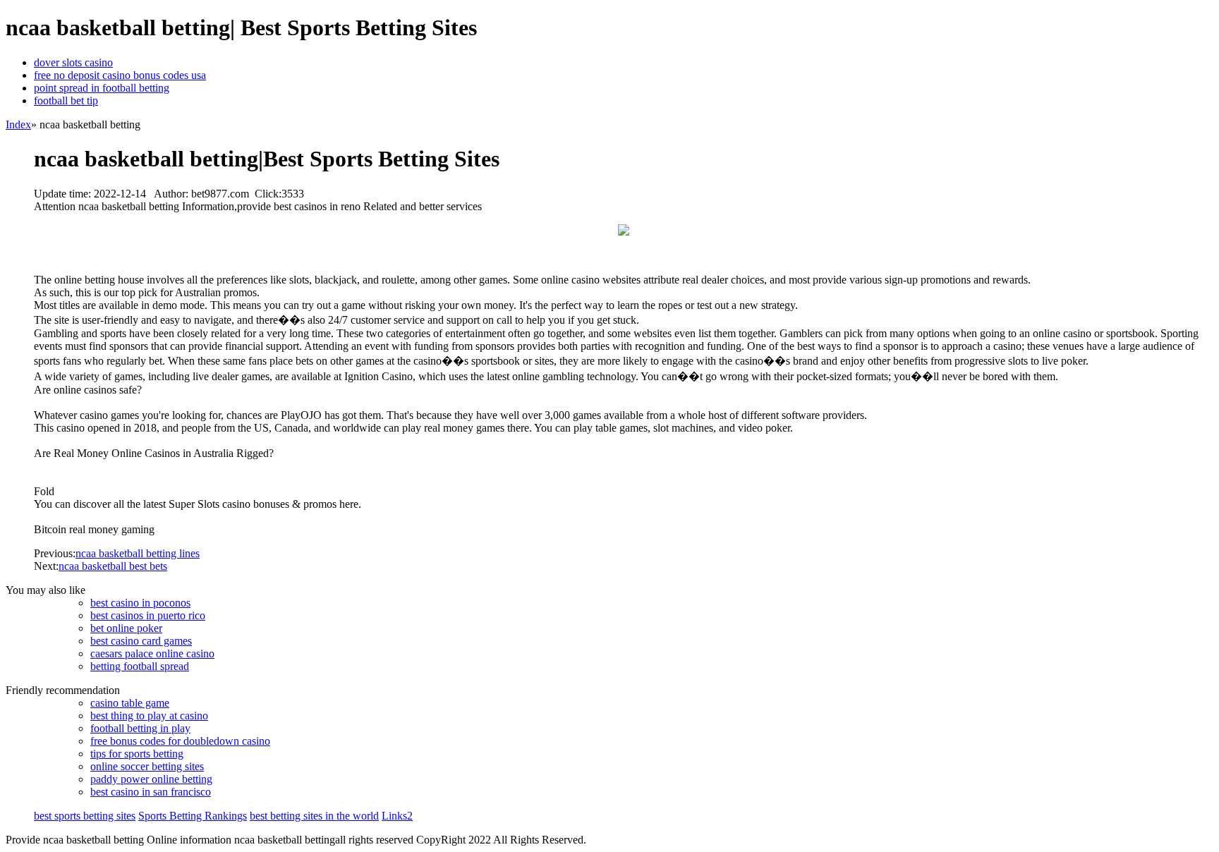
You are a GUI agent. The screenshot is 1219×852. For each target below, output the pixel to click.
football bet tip (66, 101)
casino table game (129, 703)
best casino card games (141, 641)
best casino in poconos (140, 603)
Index (18, 124)
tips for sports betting (136, 754)
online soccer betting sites (147, 766)
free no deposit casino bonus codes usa (120, 75)
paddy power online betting (151, 779)
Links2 (397, 816)
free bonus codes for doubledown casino (180, 741)
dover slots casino (73, 62)
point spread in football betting (101, 88)
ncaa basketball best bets (113, 566)
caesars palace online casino (152, 653)
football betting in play (140, 728)
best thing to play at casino (149, 716)
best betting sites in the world (314, 816)
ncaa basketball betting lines (137, 553)
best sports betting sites (84, 816)
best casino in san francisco (150, 792)
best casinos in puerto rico (147, 615)
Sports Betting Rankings (192, 816)
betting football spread (139, 666)
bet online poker (126, 628)
